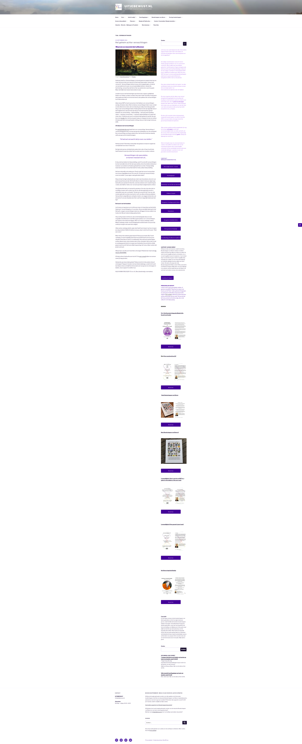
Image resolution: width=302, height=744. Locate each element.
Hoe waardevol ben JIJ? (170, 356)
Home (116, 17)
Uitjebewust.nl (138, 6)
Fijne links (156, 25)
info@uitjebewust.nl (157, 712)
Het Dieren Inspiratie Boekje (168, 570)
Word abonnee (145, 25)
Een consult (169, 294)
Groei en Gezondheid (120, 21)
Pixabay (134, 76)
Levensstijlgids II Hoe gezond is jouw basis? (172, 524)
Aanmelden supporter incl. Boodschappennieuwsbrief (158, 705)
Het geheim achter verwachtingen (131, 42)
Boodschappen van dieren (158, 17)
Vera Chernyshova (124, 76)
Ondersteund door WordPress (160, 740)
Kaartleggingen (143, 17)
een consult (142, 256)
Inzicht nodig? (131, 17)
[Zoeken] (185, 44)
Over (122, 17)
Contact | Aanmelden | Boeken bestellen (164, 21)
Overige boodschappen (175, 17)
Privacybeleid (152, 730)
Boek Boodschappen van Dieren (169, 395)
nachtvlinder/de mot (123, 129)
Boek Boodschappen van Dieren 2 (170, 432)
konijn (123, 118)
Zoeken (163, 40)
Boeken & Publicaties (144, 21)
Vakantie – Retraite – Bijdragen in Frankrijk (126, 25)
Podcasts (132, 21)
